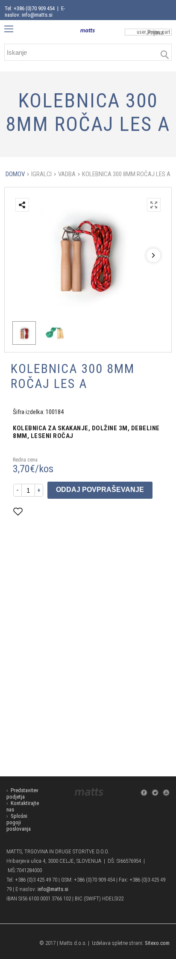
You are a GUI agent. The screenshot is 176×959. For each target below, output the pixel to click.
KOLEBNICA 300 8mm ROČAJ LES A (126, 174)
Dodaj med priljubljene (60, 511)
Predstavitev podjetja (22, 793)
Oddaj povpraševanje (100, 489)
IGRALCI (41, 174)
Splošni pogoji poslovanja (18, 822)
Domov (15, 174)
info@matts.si (53, 889)
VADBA (67, 174)
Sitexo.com (157, 943)
